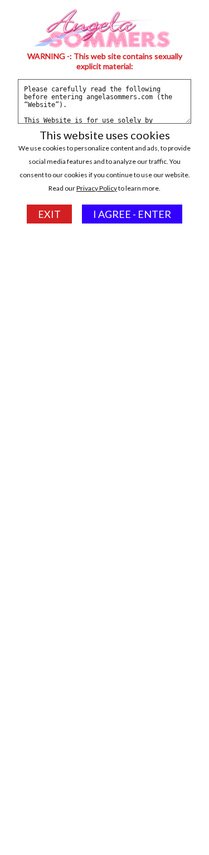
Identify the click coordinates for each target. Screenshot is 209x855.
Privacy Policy (96, 188)
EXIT (49, 214)
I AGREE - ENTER (132, 214)
